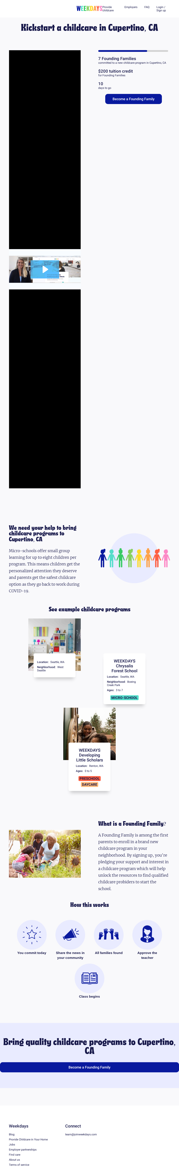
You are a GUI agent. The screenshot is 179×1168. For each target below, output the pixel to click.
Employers (130, 7)
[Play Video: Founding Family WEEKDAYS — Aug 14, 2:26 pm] (45, 287)
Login (159, 7)
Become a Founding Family (134, 99)
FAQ (146, 7)
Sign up (161, 10)
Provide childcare (108, 8)
